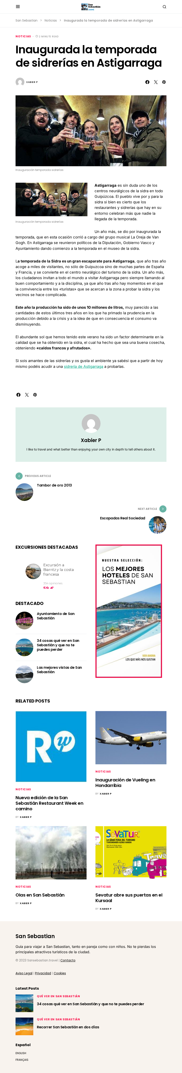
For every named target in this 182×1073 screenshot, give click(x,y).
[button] (18, 6)
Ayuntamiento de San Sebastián (55, 616)
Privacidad (43, 973)
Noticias (51, 20)
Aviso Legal (24, 973)
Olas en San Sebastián (40, 895)
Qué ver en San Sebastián (58, 996)
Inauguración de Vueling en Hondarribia (125, 783)
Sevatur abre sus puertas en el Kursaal (128, 898)
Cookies (60, 973)
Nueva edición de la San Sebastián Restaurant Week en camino (49, 803)
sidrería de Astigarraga (83, 366)
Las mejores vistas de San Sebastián (59, 670)
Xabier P (32, 82)
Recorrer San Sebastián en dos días (68, 1027)
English (21, 1053)
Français (22, 1060)
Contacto (67, 960)
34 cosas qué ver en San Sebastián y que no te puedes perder (58, 645)
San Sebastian (27, 20)
